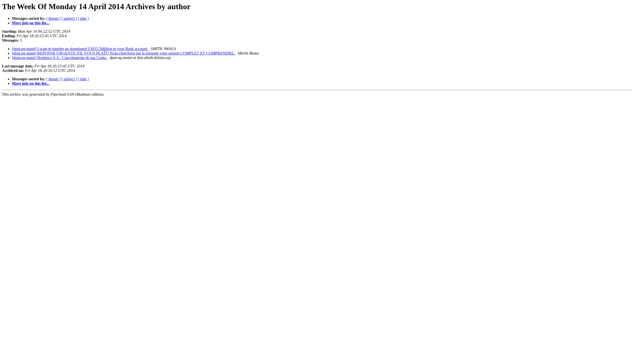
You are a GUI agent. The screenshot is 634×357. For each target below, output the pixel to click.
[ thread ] (53, 18)
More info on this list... (30, 23)
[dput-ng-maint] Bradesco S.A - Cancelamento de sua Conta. (60, 58)
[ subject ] (69, 18)
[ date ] (83, 18)
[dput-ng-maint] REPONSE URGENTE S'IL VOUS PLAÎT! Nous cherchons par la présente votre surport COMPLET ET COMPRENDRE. (124, 53)
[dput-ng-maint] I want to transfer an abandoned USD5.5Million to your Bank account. (80, 49)
